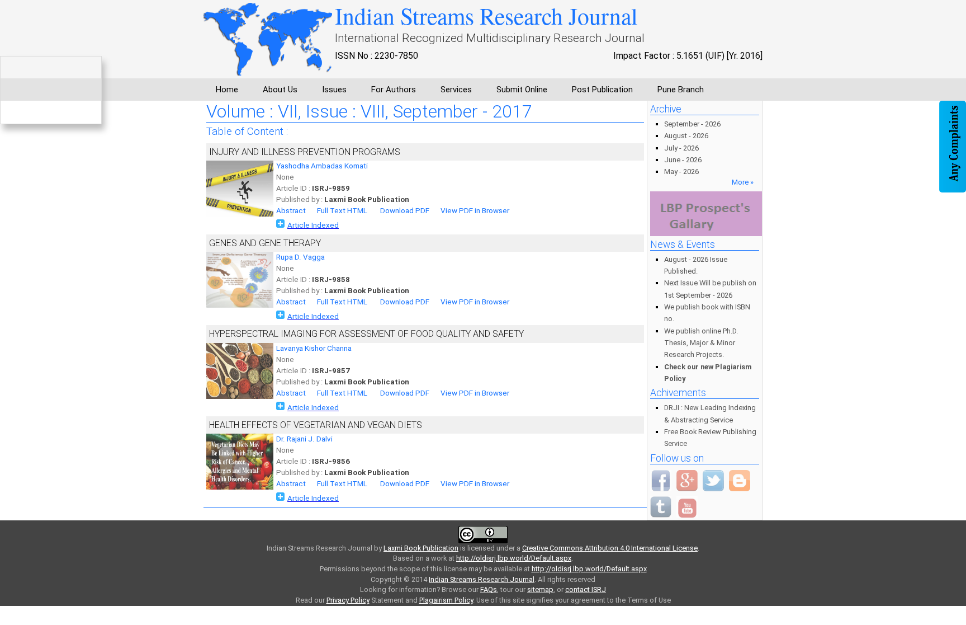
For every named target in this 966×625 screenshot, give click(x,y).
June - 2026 (683, 160)
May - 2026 (681, 171)
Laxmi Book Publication (420, 548)
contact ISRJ (585, 589)
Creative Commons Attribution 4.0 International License (610, 548)
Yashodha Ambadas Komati (322, 166)
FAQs (488, 589)
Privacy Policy (348, 600)
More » (743, 182)
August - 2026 (686, 135)
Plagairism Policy (446, 600)
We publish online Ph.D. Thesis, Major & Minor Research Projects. (701, 343)
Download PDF (404, 210)
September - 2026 (692, 124)
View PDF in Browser (475, 210)
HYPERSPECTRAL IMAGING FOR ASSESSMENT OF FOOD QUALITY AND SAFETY (366, 333)
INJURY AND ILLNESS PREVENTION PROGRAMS (304, 152)
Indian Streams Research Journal (481, 579)
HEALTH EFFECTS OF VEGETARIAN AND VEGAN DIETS (315, 425)
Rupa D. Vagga (300, 257)
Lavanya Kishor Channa (314, 348)
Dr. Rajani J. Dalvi (304, 439)
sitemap (540, 589)
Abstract (291, 210)
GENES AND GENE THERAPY (265, 243)
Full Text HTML (342, 210)
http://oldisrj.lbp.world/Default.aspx (513, 558)
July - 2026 (681, 148)
